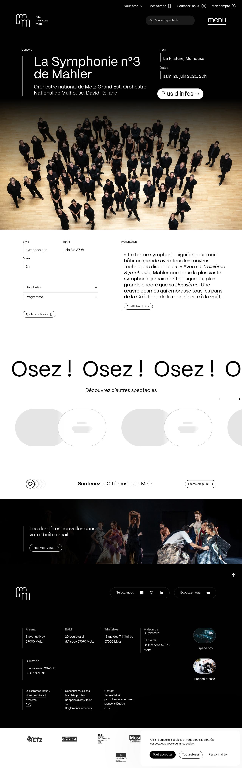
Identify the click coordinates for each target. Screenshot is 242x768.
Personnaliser (218, 754)
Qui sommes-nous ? (38, 691)
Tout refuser (190, 754)
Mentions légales (114, 703)
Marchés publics (75, 695)
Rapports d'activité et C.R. (78, 702)
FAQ (28, 704)
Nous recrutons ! (36, 695)
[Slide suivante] (239, 399)
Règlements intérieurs (78, 708)
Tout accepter (162, 754)
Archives (31, 700)
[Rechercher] (151, 21)
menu (217, 20)
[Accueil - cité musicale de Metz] (32, 20)
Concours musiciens (77, 691)
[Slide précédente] (219, 399)
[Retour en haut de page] (233, 574)
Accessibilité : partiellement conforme (118, 697)
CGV (107, 708)
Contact (109, 691)
